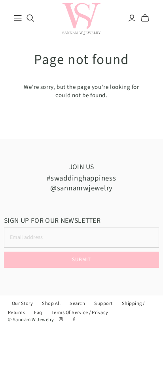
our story (22, 303)
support (103, 303)
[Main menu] (18, 18)
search (77, 303)
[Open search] (30, 18)
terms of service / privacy (79, 312)
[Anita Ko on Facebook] (74, 319)
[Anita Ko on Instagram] (61, 319)
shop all (51, 303)
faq (38, 312)
